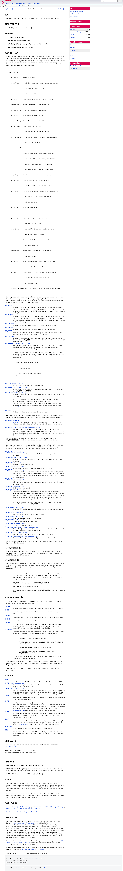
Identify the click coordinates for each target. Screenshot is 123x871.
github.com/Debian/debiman (23, 868)
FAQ (24, 3)
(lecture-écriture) (14, 452)
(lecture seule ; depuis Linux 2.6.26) (21, 527)
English (72, 47)
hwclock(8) (38, 808)
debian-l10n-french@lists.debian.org (34, 849)
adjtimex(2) (9, 9)
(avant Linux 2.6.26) (14, 683)
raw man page (74, 17)
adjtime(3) (16, 422)
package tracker (75, 14)
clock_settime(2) (25, 807)
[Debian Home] (2, 3)
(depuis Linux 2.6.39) (17, 343)
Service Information (34, 3)
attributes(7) (11, 746)
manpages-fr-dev (16, 5)
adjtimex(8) (29, 808)
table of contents (76, 21)
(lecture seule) (15, 507)
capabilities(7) (11, 808)
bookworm (8, 5)
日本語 (72, 56)
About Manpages (16, 3)
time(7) (21, 808)
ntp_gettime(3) (59, 807)
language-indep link (76, 11)
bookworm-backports (77, 32)
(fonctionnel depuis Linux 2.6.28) (24, 427)
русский (72, 58)
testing (72, 34)
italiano (72, 53)
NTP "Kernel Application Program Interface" (21, 812)
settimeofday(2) (38, 807)
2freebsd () (76, 66)
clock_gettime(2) (19, 710)
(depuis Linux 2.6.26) (16, 383)
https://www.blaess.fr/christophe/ (24, 823)
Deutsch (72, 45)
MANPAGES (8, 0)
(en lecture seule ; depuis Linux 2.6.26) (22, 536)
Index (7, 3)
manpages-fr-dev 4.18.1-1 (35, 858)
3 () (74, 69)
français (72, 50)
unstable (73, 37)
